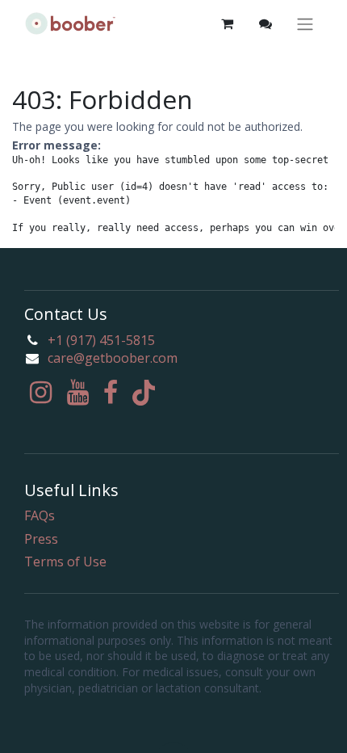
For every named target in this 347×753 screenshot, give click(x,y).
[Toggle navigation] (305, 23)
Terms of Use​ (65, 561)
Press (41, 539)
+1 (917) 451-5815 (101, 340)
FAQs (39, 515)
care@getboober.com (113, 358)
